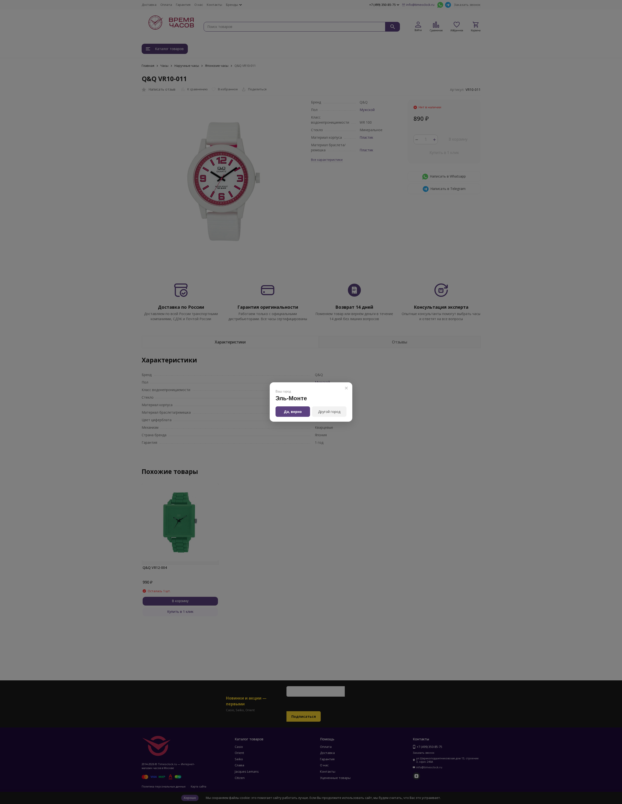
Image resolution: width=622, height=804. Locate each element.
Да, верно (293, 411)
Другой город (329, 411)
